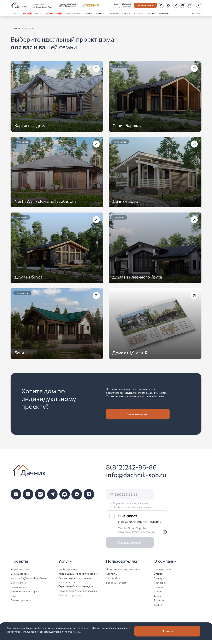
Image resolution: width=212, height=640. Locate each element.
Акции (26, 13)
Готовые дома (52, 13)
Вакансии (138, 13)
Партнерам (160, 582)
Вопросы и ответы (116, 582)
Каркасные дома (20, 569)
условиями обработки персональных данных (132, 505)
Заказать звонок (145, 5)
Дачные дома (18, 582)
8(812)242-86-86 (122, 4)
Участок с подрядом (69, 595)
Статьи (158, 591)
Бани (13, 596)
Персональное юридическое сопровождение (74, 580)
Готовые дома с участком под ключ (78, 590)
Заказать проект (138, 414)
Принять (167, 631)
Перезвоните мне (129, 542)
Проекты (15, 13)
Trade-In (89, 13)
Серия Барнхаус (20, 573)
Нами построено (73, 13)
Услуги (38, 13)
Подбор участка (67, 569)
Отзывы (100, 13)
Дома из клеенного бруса (25, 591)
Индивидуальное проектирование (78, 573)
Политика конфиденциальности (124, 569)
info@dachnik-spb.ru (136, 474)
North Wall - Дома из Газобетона (29, 578)
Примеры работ (163, 569)
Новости (126, 13)
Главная (15, 28)
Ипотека (151, 13)
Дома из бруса (19, 587)
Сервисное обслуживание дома (76, 586)
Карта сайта (113, 578)
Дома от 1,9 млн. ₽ (21, 600)
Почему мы (113, 13)
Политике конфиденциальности (111, 627)
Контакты (164, 13)
